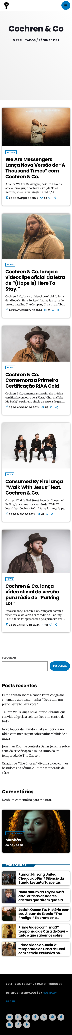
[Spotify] (52, 1017)
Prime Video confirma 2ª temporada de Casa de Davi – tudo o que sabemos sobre (43, 931)
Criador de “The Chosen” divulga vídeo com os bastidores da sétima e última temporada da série (35, 768)
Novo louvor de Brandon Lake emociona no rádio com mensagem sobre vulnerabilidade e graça (34, 734)
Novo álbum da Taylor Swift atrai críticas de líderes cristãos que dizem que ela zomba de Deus (41, 898)
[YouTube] (9, 1017)
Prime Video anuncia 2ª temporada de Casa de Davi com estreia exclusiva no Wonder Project (41, 951)
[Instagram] (9, 1024)
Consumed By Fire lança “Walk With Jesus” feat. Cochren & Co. (34, 487)
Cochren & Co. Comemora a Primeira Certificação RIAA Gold (32, 380)
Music (10, 264)
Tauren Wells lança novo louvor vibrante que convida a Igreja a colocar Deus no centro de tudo (34, 716)
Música (11, 152)
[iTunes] (61, 1017)
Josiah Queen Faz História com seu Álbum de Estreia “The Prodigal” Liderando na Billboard (43, 915)
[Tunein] (26, 1017)
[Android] (26, 1024)
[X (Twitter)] (18, 1017)
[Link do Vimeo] (6, 5)
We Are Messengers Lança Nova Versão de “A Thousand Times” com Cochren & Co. (35, 168)
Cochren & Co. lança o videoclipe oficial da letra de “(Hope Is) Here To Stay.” (35, 280)
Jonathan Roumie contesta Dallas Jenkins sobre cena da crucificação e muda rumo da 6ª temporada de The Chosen (36, 751)
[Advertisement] (36, 66)
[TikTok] (35, 1017)
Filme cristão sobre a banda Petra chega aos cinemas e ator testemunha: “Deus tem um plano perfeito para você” (33, 699)
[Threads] (43, 1017)
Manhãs (13, 840)
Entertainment (15, 833)
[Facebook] (18, 1024)
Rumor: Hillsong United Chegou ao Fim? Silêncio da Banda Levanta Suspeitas (41, 878)
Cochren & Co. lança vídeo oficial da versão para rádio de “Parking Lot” (32, 595)
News (10, 474)
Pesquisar (9, 658)
